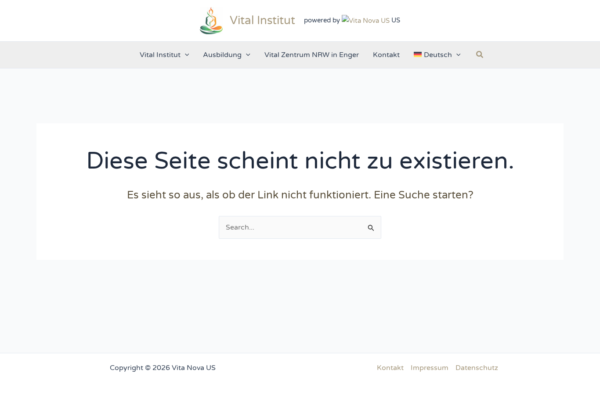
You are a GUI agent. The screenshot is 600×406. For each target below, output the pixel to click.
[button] (185, 55)
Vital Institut (262, 20)
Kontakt (390, 367)
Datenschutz (476, 367)
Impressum (429, 367)
